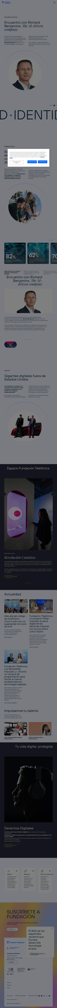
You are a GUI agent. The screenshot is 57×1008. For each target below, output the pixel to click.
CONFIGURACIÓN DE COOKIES (16, 162)
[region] (28, 158)
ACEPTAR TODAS (42, 161)
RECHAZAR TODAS (32, 161)
